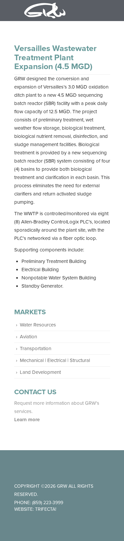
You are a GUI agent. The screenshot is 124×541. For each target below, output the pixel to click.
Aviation (28, 337)
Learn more (27, 420)
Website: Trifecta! (35, 509)
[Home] (44, 10)
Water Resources (38, 325)
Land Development (40, 372)
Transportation (35, 348)
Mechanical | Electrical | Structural (55, 360)
